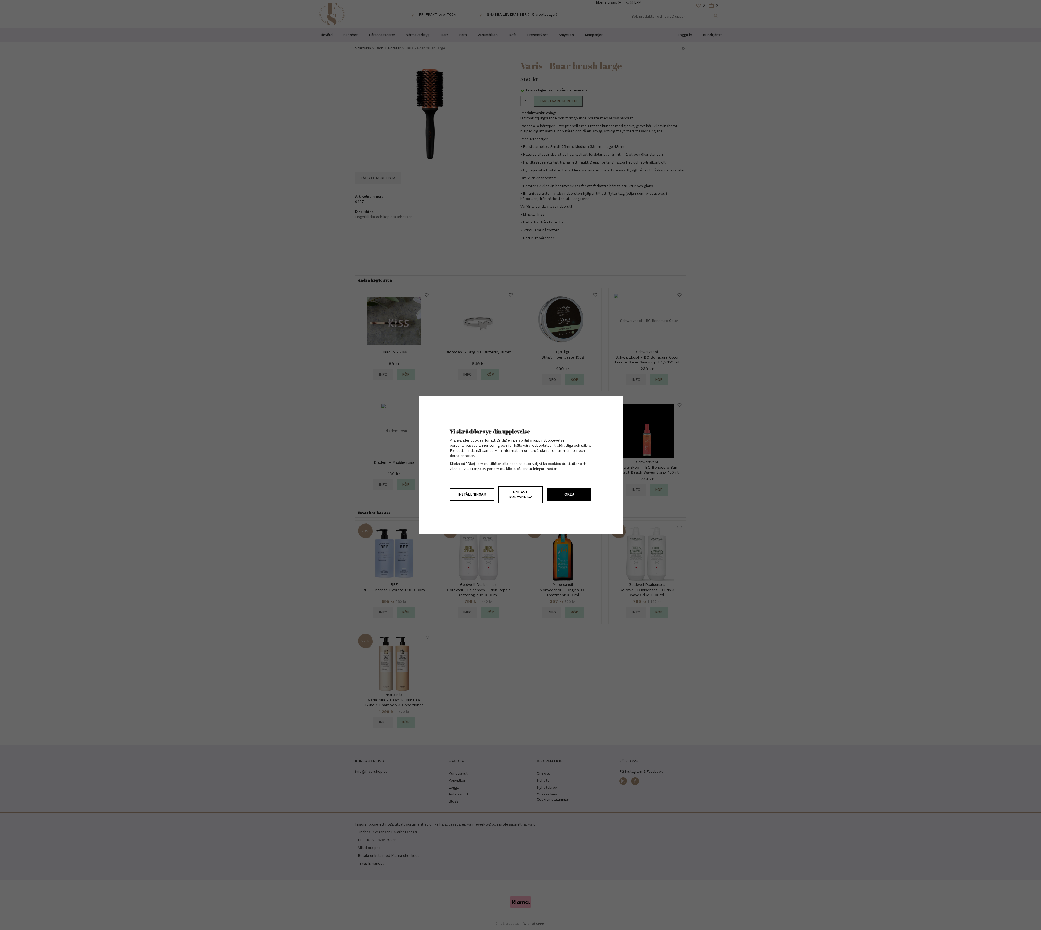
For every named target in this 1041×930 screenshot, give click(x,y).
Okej (569, 494)
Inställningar (472, 494)
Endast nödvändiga (520, 494)
